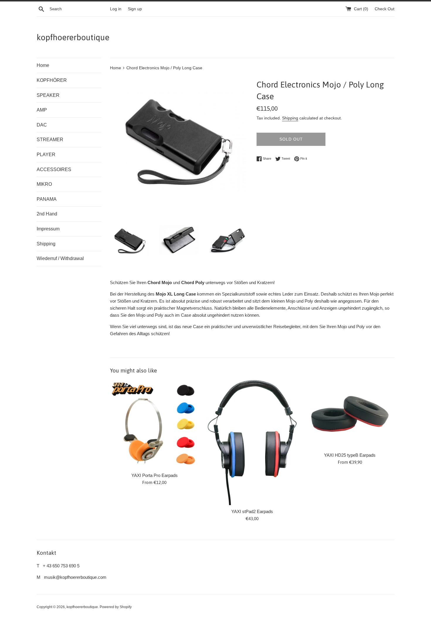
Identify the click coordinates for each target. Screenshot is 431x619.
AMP (42, 109)
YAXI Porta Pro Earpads (154, 475)
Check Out (384, 9)
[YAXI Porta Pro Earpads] (154, 424)
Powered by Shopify (116, 607)
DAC (42, 124)
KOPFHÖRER (52, 80)
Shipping (46, 243)
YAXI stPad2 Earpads (252, 511)
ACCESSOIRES (54, 169)
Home (43, 65)
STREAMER (50, 139)
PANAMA (47, 199)
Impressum (48, 228)
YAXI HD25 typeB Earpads (350, 455)
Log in (115, 9)
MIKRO (44, 184)
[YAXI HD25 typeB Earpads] (350, 414)
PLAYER (46, 154)
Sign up (135, 9)
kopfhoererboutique (73, 37)
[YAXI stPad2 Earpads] (252, 442)
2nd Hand (47, 213)
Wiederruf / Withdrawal (60, 258)
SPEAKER (48, 95)
